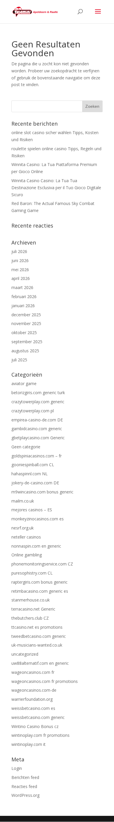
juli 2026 (19, 251)
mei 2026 (20, 269)
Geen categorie (25, 447)
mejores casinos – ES (31, 509)
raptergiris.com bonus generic (39, 582)
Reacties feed (24, 786)
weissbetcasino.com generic (38, 717)
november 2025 (26, 323)
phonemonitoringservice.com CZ (42, 564)
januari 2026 (23, 305)
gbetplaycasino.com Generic (38, 437)
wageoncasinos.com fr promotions (44, 681)
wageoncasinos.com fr (32, 672)
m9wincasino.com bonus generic (42, 492)
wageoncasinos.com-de (33, 690)
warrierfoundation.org (32, 699)
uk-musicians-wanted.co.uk (36, 645)
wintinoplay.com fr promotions (40, 735)
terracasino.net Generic (33, 609)
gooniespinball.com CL (32, 464)
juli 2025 (19, 360)
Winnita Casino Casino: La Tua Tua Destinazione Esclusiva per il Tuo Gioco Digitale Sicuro (56, 187)
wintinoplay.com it (28, 744)
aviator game (24, 383)
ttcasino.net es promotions (37, 627)
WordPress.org (25, 795)
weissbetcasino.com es (33, 708)
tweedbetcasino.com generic (38, 636)
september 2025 (26, 341)
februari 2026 (24, 296)
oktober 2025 (24, 332)
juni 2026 (20, 260)
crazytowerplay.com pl (32, 410)
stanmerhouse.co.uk (30, 600)
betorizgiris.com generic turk (38, 392)
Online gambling (26, 555)
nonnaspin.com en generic (36, 546)
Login (16, 768)
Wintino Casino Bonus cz (34, 726)
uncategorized (24, 654)
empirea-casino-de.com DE (37, 420)
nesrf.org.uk (22, 528)
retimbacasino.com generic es (39, 591)
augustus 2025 (25, 350)
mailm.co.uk (22, 501)
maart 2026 (22, 287)
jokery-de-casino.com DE (35, 483)
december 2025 (26, 314)
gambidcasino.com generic (36, 428)
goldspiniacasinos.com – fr (36, 456)
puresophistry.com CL (32, 573)
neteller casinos (26, 537)
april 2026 (20, 278)
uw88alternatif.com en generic (40, 663)
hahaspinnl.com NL (29, 473)
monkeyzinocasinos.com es (37, 519)
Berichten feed (25, 777)
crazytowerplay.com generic (37, 401)
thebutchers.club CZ (30, 618)
